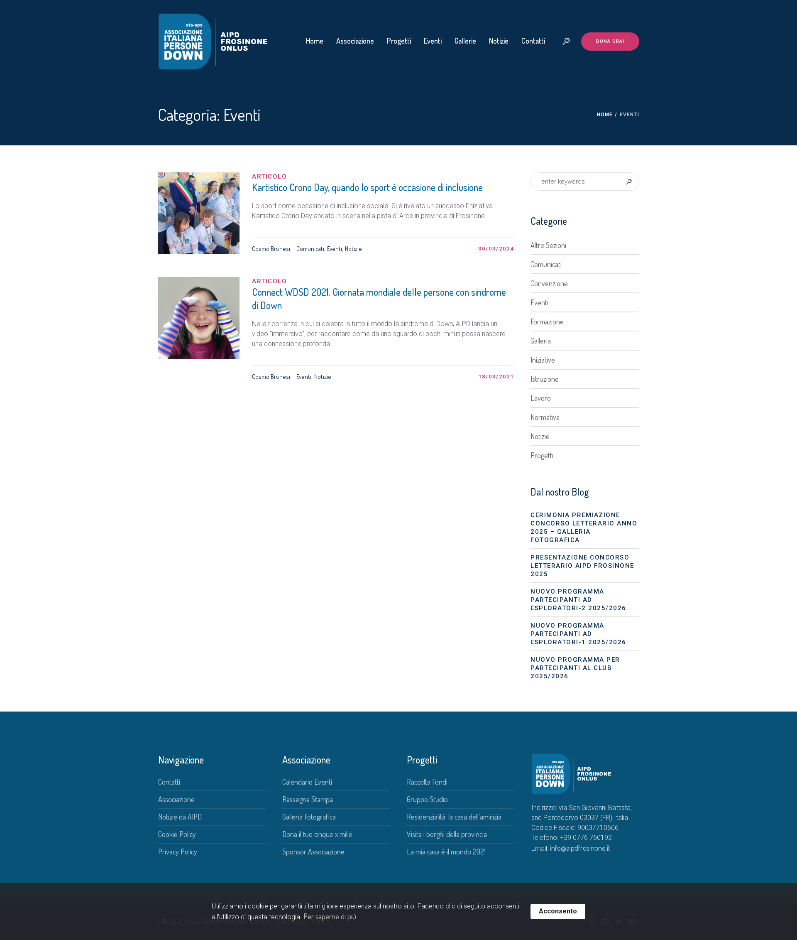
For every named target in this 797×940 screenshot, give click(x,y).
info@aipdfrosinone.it (580, 847)
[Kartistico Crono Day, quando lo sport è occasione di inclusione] (199, 213)
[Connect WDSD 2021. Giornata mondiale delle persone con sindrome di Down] (199, 318)
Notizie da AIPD (180, 816)
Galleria (541, 340)
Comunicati (310, 249)
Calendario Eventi (307, 781)
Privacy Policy (177, 851)
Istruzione (545, 378)
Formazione (547, 321)
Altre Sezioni (548, 245)
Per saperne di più (329, 916)
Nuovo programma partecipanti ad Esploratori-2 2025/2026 (578, 600)
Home (605, 115)
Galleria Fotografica (309, 816)
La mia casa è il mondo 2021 (446, 851)
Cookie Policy (177, 834)
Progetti (542, 455)
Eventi (334, 249)
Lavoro (541, 398)
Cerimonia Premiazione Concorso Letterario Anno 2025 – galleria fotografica (584, 527)
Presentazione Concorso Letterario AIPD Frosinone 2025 (582, 566)
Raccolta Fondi (427, 781)
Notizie (353, 249)
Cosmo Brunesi (271, 249)
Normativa (545, 417)
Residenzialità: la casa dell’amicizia (454, 816)
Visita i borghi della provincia (447, 834)
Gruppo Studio (427, 799)
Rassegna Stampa (307, 799)
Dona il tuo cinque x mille (317, 834)
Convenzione (549, 283)
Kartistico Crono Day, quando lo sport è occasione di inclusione (367, 187)
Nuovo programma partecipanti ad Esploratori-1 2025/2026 (578, 634)
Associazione (176, 799)
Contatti (169, 781)
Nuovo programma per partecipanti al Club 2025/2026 (575, 668)
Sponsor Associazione (313, 851)
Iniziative (543, 359)
